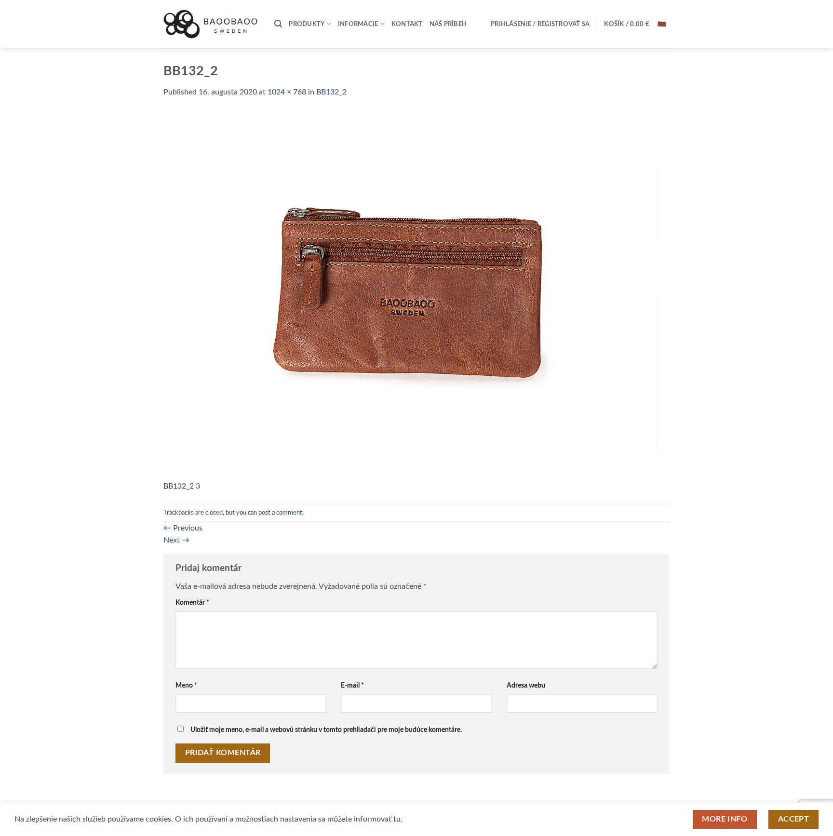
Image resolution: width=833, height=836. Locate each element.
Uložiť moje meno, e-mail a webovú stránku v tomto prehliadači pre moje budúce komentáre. (326, 729)
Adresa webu (526, 685)
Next (176, 540)
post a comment (280, 513)
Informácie (358, 24)
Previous (182, 528)
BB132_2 (331, 92)
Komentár (192, 602)
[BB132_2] (410, 295)
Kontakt (407, 24)
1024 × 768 (287, 92)
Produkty (306, 24)
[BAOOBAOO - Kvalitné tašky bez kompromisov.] (211, 24)
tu (397, 819)
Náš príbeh (448, 24)
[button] (278, 23)
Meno (186, 685)
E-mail (352, 685)
